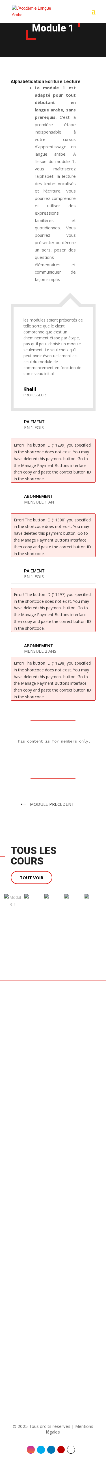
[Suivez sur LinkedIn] (51, 1450)
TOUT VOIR (31, 877)
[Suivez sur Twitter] (41, 1450)
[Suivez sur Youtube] (61, 1449)
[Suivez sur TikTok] (71, 1450)
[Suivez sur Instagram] (31, 1450)
